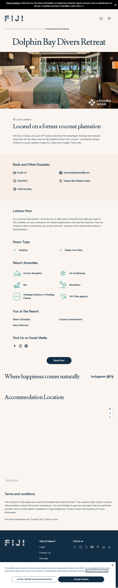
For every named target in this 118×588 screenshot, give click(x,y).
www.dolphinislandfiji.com (77, 172)
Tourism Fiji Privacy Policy (97, 571)
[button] (14, 18)
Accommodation (36, 29)
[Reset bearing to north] (110, 417)
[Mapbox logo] (11, 480)
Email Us (22, 172)
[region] (59, 444)
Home (7, 29)
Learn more (76, 6)
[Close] (112, 565)
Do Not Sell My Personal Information (34, 579)
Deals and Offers (19, 29)
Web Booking (24, 189)
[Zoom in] (110, 409)
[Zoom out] (110, 413)
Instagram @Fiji (102, 376)
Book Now (59, 360)
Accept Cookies (81, 579)
